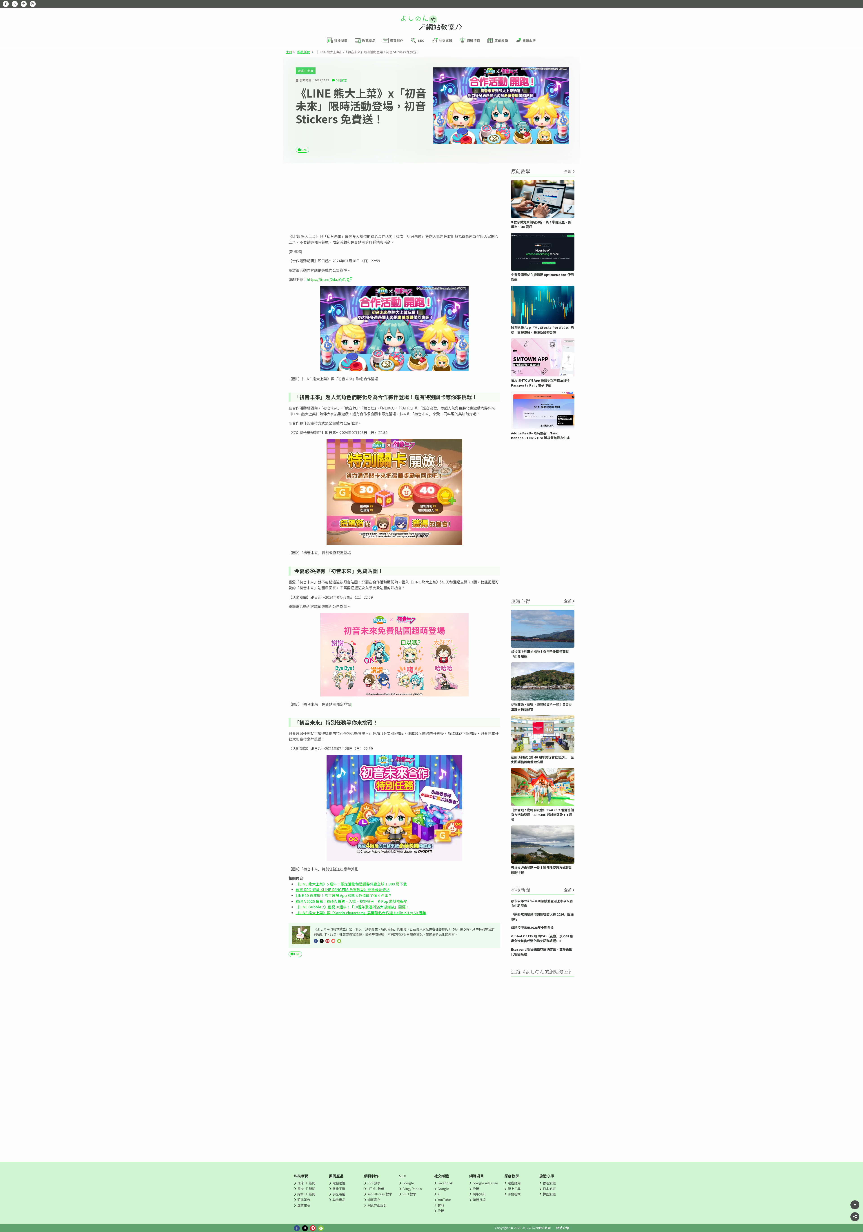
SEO (403, 1176)
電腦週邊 (338, 1183)
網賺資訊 (479, 1194)
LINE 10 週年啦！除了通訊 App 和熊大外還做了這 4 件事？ (344, 895)
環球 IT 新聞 (306, 71)
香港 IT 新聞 (306, 1188)
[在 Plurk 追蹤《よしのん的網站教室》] (333, 940)
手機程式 (514, 1194)
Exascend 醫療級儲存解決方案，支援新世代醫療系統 (541, 951)
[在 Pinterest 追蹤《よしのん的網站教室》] (24, 4)
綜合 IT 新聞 (306, 1194)
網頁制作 (371, 1176)
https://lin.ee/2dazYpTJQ (328, 279)
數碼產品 (336, 1176)
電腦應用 (514, 1183)
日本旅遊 (549, 1188)
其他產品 (338, 1199)
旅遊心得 (546, 1176)
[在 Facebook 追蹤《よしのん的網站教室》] (6, 4)
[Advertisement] (394, 198)
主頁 (289, 51)
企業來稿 (303, 1205)
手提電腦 (338, 1194)
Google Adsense (485, 1183)
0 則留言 (341, 80)
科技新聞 (303, 51)
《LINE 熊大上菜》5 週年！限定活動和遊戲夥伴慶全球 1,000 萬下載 (351, 884)
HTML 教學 (375, 1188)
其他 (441, 1205)
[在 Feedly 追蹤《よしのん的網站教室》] (33, 4)
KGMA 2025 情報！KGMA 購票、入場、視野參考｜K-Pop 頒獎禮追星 (351, 901)
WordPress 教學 (379, 1194)
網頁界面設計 (377, 1205)
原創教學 (511, 1176)
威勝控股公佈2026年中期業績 (532, 927)
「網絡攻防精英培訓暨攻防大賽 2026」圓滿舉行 (542, 916)
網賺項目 (476, 1176)
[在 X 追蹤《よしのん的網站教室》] (15, 4)
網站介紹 (562, 1227)
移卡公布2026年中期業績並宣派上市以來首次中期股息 (542, 903)
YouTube (444, 1199)
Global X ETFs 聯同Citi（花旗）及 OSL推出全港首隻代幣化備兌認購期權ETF (542, 938)
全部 (567, 171)
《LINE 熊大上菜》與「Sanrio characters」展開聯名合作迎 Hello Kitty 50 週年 (361, 912)
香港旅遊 (549, 1183)
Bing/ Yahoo (412, 1188)
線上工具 (514, 1188)
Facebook (445, 1183)
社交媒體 (441, 1176)
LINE (304, 149)
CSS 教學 (373, 1183)
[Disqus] (394, 1093)
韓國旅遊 (549, 1194)
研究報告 (303, 1199)
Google (408, 1183)
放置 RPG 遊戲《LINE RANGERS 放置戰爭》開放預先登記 (342, 889)
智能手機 (338, 1188)
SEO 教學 (409, 1194)
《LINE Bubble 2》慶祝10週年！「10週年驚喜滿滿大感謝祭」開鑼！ (352, 907)
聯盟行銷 (479, 1199)
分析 (441, 1210)
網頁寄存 (373, 1199)
